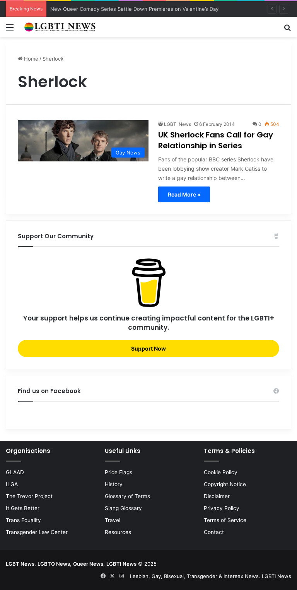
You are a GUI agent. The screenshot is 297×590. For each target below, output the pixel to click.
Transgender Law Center (37, 532)
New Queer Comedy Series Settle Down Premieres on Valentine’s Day (134, 9)
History (114, 484)
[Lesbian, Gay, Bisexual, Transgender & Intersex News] (60, 27)
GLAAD (15, 472)
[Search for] (287, 30)
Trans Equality (23, 520)
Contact (214, 532)
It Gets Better (22, 508)
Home (30, 59)
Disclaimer (217, 496)
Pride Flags (118, 472)
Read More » (184, 194)
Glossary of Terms (127, 496)
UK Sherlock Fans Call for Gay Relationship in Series (215, 140)
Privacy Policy (221, 508)
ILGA (12, 484)
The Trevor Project (29, 496)
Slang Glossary (123, 508)
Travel (112, 520)
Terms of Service (225, 520)
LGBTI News (177, 124)
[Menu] (10, 30)
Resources (118, 532)
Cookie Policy (220, 472)
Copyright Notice (225, 484)
